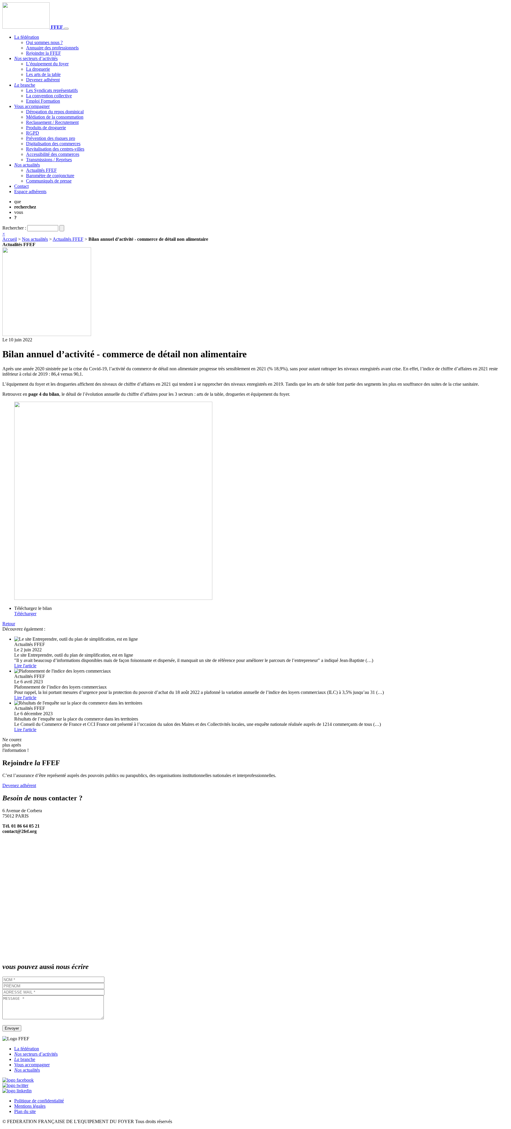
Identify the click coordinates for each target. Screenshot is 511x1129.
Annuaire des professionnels (52, 47)
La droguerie (38, 69)
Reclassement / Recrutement (52, 122)
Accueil (9, 239)
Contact (21, 186)
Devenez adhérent (43, 79)
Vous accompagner (32, 106)
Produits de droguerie (46, 127)
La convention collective (49, 95)
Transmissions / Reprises (49, 159)
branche (24, 85)
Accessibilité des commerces (52, 154)
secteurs (36, 58)
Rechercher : (14, 227)
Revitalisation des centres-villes (55, 148)
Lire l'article (25, 665)
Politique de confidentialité (39, 1100)
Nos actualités (35, 239)
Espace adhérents (30, 191)
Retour (8, 623)
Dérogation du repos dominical (55, 111)
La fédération (26, 37)
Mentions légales (30, 1106)
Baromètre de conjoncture (50, 175)
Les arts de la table (43, 74)
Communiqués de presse (49, 180)
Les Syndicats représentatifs (52, 90)
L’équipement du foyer (47, 63)
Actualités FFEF (41, 170)
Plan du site (25, 1111)
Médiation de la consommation (54, 116)
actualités (27, 164)
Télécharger (25, 613)
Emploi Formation (43, 101)
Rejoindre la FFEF (43, 53)
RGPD (32, 132)
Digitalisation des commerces (53, 143)
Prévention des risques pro (50, 138)
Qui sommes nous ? (44, 42)
